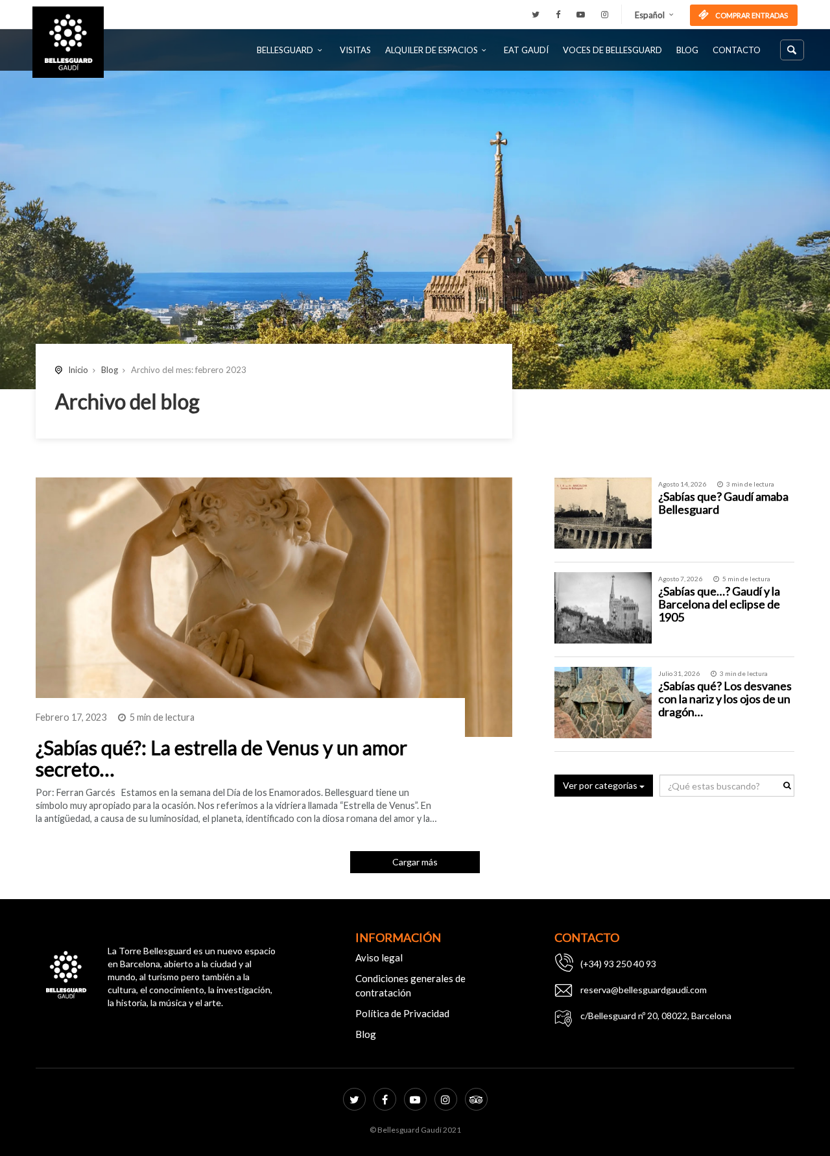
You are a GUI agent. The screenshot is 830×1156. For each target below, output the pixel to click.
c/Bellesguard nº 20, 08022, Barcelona (655, 1015)
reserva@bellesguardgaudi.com (643, 989)
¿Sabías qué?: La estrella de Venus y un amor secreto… (221, 758)
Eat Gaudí (526, 50)
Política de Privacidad (402, 1013)
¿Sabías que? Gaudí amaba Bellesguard (723, 502)
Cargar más (415, 861)
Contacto (737, 50)
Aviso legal (379, 957)
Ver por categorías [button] (601, 785)
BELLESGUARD (285, 50)
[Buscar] (792, 50)
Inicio (78, 370)
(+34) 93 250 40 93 (618, 963)
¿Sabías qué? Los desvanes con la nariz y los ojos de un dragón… (725, 699)
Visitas (355, 50)
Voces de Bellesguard (612, 50)
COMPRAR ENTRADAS (751, 15)
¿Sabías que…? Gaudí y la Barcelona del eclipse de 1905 (719, 604)
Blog (687, 50)
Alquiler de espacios (431, 50)
